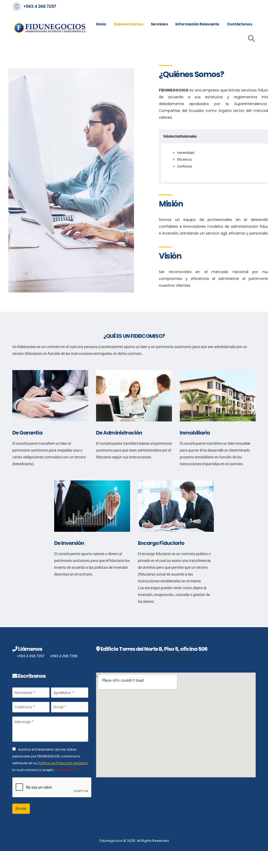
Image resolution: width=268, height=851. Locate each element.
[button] (252, 38)
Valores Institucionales (180, 136)
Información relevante (197, 24)
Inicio (101, 24)
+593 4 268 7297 (39, 6)
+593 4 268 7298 (63, 656)
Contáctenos (239, 24)
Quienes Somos (128, 24)
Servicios (159, 24)
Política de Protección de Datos (63, 763)
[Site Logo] (50, 27)
